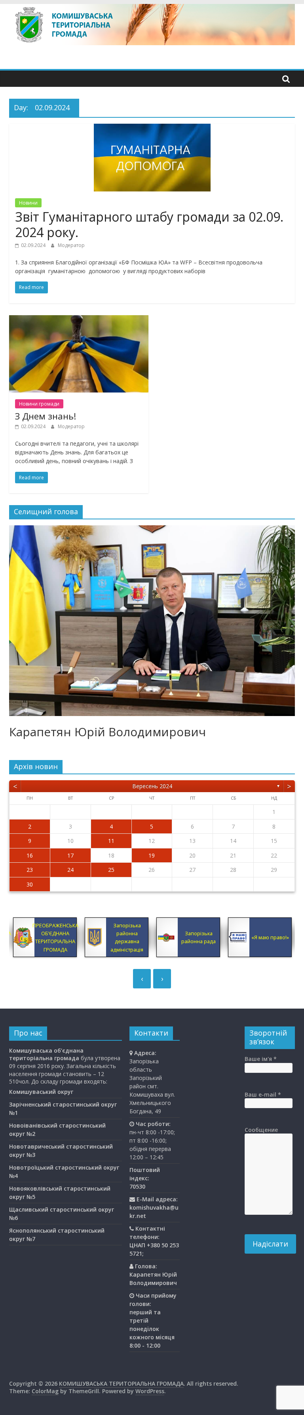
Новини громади (39, 403)
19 (151, 855)
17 (70, 855)
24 (70, 869)
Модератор (71, 245)
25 (111, 869)
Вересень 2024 (152, 786)
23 (30, 869)
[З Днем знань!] (78, 320)
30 (30, 884)
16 (30, 855)
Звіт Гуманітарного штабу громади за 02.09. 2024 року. (149, 224)
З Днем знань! (45, 416)
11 (111, 840)
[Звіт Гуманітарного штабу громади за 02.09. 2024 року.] (152, 128)
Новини (28, 202)
